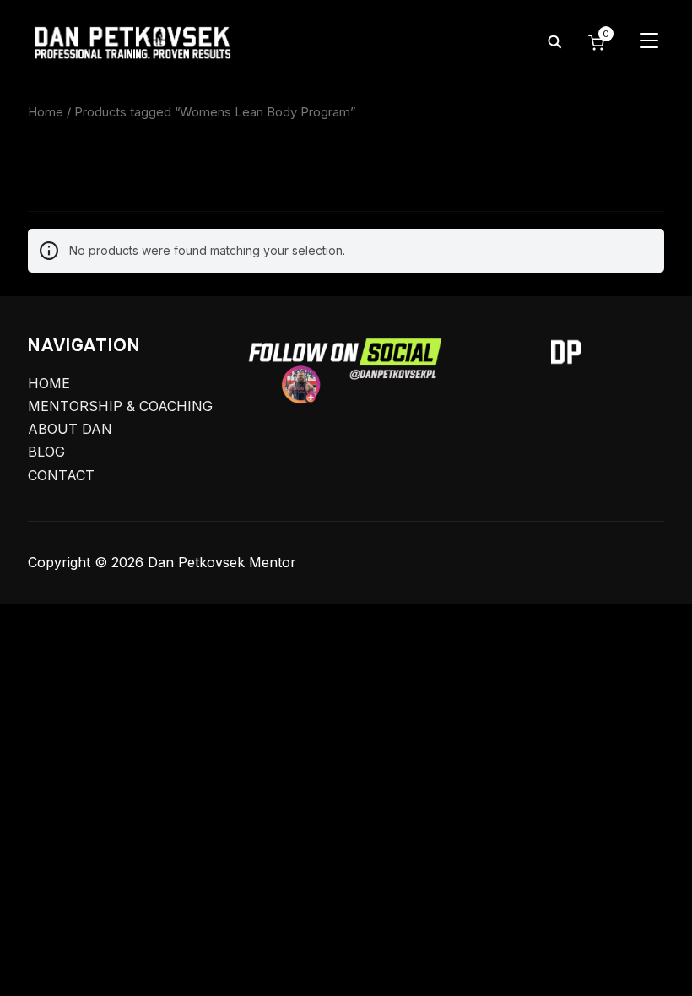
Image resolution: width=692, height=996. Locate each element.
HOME (49, 383)
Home (45, 112)
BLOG (46, 451)
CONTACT (61, 475)
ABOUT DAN (70, 428)
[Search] (554, 40)
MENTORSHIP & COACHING (120, 406)
